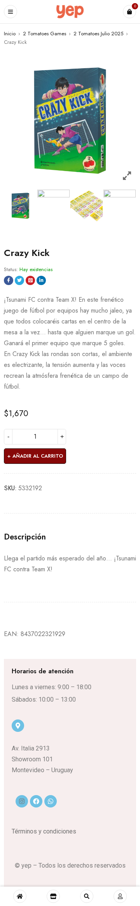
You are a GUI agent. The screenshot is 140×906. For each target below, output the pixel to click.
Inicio (10, 33)
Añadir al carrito (37, 456)
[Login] (120, 896)
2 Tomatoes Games (44, 33)
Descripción (25, 537)
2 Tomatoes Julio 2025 (98, 33)
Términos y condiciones (44, 831)
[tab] (25, 537)
